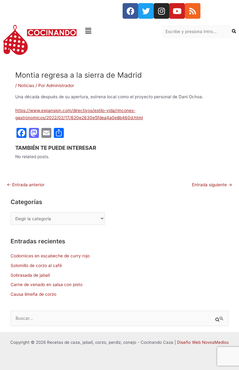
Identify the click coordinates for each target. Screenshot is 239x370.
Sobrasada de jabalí (30, 275)
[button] (119, 31)
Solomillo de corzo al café (36, 265)
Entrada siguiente (212, 184)
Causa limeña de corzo (33, 294)
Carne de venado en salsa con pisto (46, 284)
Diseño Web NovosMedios (203, 342)
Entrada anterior (26, 184)
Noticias (26, 85)
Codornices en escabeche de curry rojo (50, 255)
